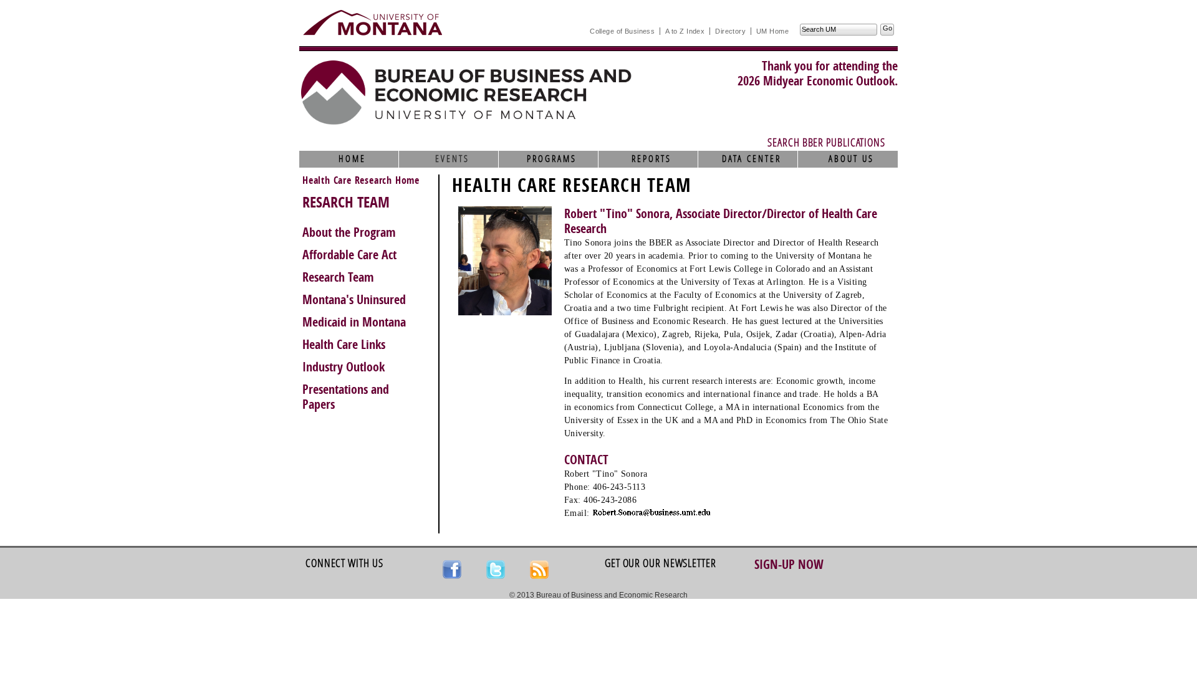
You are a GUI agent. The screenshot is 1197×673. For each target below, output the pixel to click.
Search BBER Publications (826, 143)
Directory (730, 31)
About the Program (349, 232)
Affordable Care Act (349, 254)
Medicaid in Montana (354, 322)
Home (352, 159)
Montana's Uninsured (354, 299)
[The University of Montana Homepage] (372, 22)
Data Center (751, 159)
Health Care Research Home (361, 180)
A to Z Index (684, 31)
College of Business (622, 31)
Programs (552, 159)
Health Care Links (343, 344)
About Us (851, 159)
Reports (651, 159)
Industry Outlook (343, 367)
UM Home (772, 31)
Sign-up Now (789, 564)
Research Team (338, 277)
